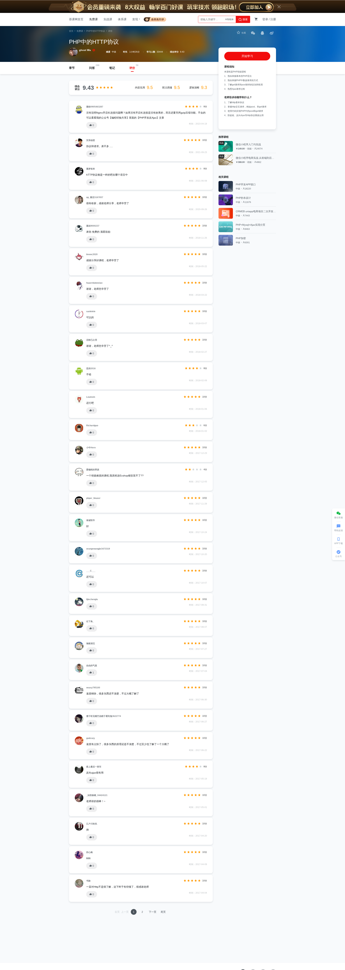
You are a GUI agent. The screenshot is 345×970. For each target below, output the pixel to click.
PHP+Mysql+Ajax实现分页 (250, 224)
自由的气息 (91, 665)
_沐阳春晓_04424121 (96, 795)
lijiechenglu (92, 599)
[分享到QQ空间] (262, 33)
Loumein (90, 397)
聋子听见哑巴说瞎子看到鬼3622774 (103, 716)
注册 (273, 19)
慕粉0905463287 (94, 106)
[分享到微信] (253, 33)
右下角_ (90, 621)
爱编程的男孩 (92, 469)
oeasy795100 (93, 687)
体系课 (122, 19)
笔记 (112, 67)
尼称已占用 (91, 340)
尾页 (163, 911)
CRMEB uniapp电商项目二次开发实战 (256, 211)
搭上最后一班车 (93, 766)
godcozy (90, 738)
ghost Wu (85, 50)
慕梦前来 (90, 169)
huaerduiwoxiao (94, 283)
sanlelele (90, 311)
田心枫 (89, 852)
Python (230, 19)
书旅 (88, 881)
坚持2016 (91, 368)
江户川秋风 (91, 824)
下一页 (152, 911)
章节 (72, 67)
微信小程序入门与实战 (248, 144)
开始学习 (247, 56)
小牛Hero (91, 447)
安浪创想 (90, 140)
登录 (265, 19)
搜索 (245, 19)
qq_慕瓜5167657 (94, 197)
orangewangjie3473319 (98, 549)
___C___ (90, 571)
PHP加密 (241, 238)
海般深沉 (90, 643)
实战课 (108, 19)
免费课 (93, 19)
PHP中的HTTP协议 (95, 31)
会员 (156, 19)
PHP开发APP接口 (246, 184)
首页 (71, 31)
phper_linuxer (93, 498)
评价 (132, 67)
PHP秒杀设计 (243, 197)
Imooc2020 (92, 254)
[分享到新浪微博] (272, 33)
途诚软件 (90, 520)
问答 (92, 67)
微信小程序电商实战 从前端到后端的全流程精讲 (256, 157)
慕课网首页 (76, 19)
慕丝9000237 (92, 226)
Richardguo (92, 425)
